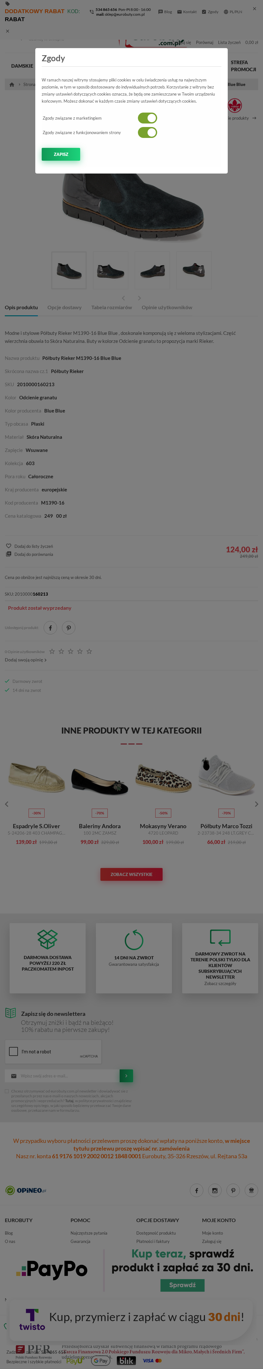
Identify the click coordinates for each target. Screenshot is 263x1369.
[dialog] (131, 684)
